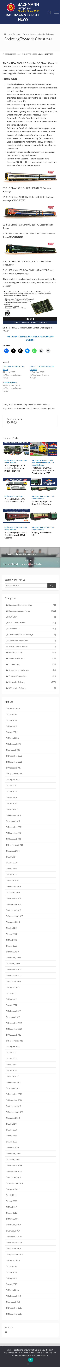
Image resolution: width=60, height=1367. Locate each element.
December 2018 (15, 1236)
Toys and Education (32, 676)
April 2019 (12, 1213)
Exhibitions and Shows (32, 640)
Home (7, 34)
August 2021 (14, 1046)
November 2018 (15, 1242)
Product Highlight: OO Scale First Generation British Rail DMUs (14, 468)
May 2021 (12, 1064)
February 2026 (14, 744)
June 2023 (12, 934)
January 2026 (14, 750)
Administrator (46, 54)
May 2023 (12, 940)
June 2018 (12, 1272)
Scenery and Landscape (32, 670)
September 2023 (15, 916)
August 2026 (14, 708)
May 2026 (12, 726)
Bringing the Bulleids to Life (42, 533)
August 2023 (14, 922)
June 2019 (12, 1201)
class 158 (30, 408)
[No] (28, 1364)
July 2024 (12, 857)
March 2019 (13, 1219)
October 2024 (14, 839)
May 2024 (12, 868)
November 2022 (15, 975)
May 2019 (12, 1207)
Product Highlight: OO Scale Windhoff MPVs (14, 500)
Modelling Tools (32, 652)
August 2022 (14, 987)
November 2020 (15, 1100)
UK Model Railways (45, 34)
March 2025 (13, 809)
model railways (40, 408)
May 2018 (12, 1278)
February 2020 (14, 1153)
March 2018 (13, 1290)
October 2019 (14, 1177)
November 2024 (15, 833)
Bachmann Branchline (16, 408)
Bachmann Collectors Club (42, 460)
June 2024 (12, 862)
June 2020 (12, 1130)
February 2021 (14, 1082)
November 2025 (15, 762)
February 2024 (14, 886)
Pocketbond (32, 664)
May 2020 (12, 1135)
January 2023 (14, 963)
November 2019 (15, 1171)
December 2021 (15, 1023)
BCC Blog (32, 617)
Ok (30, 1360)
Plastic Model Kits (32, 658)
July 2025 (12, 785)
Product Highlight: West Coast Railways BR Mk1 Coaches (15, 535)
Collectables (32, 628)
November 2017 (15, 1314)
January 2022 (14, 1017)
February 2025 (14, 815)
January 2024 (14, 892)
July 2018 (12, 1266)
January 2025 (14, 821)
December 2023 (15, 898)
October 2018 (14, 1248)
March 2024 (13, 880)
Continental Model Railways (32, 634)
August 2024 (14, 851)
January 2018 (14, 1302)
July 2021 (12, 1052)
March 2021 (13, 1076)
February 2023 (14, 957)
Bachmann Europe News (24, 34)
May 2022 (12, 999)
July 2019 (12, 1195)
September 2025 (15, 773)
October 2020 (14, 1106)
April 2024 (12, 874)
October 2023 (14, 910)
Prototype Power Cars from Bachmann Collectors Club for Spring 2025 (44, 470)
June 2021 (12, 1058)
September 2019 (15, 1183)
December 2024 (15, 827)
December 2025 (15, 756)
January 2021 (14, 1088)
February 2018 (14, 1296)
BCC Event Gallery (32, 622)
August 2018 (14, 1260)
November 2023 (15, 904)
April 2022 (12, 1005)
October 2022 (14, 981)
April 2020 (12, 1142)
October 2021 (14, 1035)
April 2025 (12, 803)
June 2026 (12, 720)
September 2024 (15, 845)
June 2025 (12, 791)
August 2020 (14, 1118)
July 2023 (12, 928)
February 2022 (14, 1011)
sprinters (51, 408)
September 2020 (15, 1112)
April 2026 (12, 732)
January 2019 (14, 1231)
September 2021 (15, 1041)
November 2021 (15, 1029)
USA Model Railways (32, 688)
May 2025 (12, 797)
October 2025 (14, 768)
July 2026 (12, 714)
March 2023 (13, 951)
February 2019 (14, 1224)
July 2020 (12, 1124)
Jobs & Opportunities (32, 646)
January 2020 (14, 1159)
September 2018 (15, 1254)
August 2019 (14, 1189)
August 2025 (14, 779)
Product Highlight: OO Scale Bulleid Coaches (42, 502)
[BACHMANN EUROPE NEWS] (23, 8)
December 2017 (15, 1308)
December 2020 (15, 1094)
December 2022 (15, 969)
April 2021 (12, 1070)
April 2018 (12, 1284)
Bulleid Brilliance (10, 382)
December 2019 (15, 1165)
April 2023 (12, 946)
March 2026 (13, 738)
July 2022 (12, 993)
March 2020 (13, 1147)
